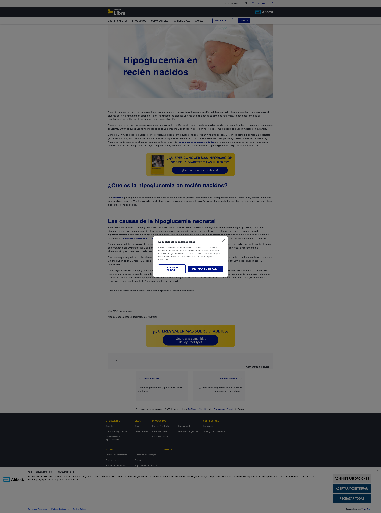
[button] (172, 268)
